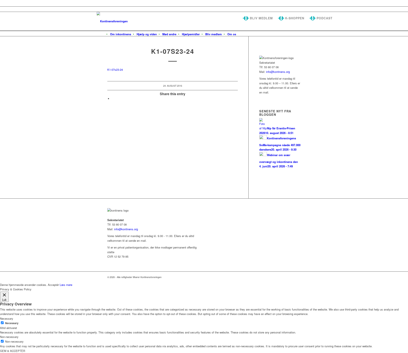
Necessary (11, 323)
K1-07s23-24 (115, 70)
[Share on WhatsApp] (113, 99)
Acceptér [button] (53, 285)
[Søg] (241, 34)
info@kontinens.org (277, 72)
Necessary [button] (6, 318)
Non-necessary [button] (9, 337)
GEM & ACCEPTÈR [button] (12, 351)
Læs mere (66, 285)
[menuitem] (120, 34)
